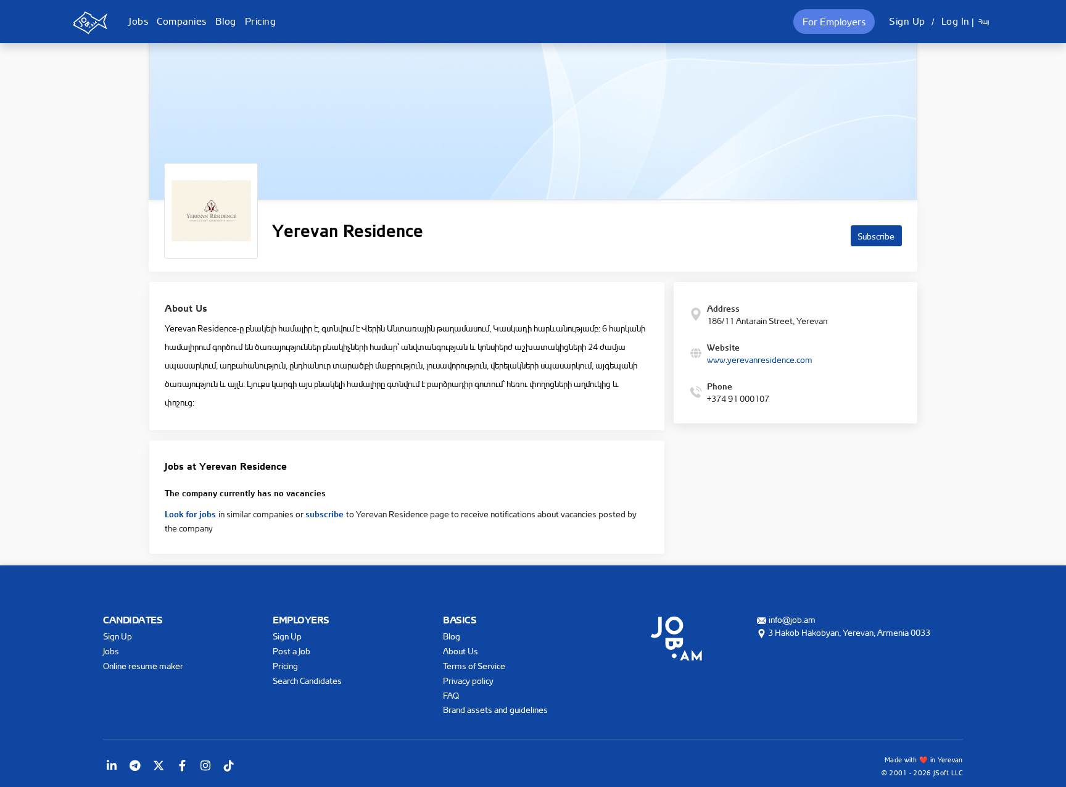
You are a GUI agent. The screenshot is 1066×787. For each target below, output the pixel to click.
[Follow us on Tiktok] (229, 765)
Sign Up (907, 21)
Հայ (983, 21)
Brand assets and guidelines (495, 709)
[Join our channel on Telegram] (135, 765)
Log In (955, 21)
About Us (460, 651)
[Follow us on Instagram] (205, 765)
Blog (225, 21)
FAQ (451, 695)
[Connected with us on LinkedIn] (111, 765)
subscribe (325, 513)
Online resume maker (143, 665)
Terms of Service (474, 665)
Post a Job (291, 651)
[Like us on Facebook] (182, 765)
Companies (182, 21)
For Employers (834, 21)
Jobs (138, 21)
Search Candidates (307, 680)
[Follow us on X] (158, 765)
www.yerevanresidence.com (759, 359)
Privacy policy (468, 680)
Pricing (260, 21)
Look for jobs (191, 513)
